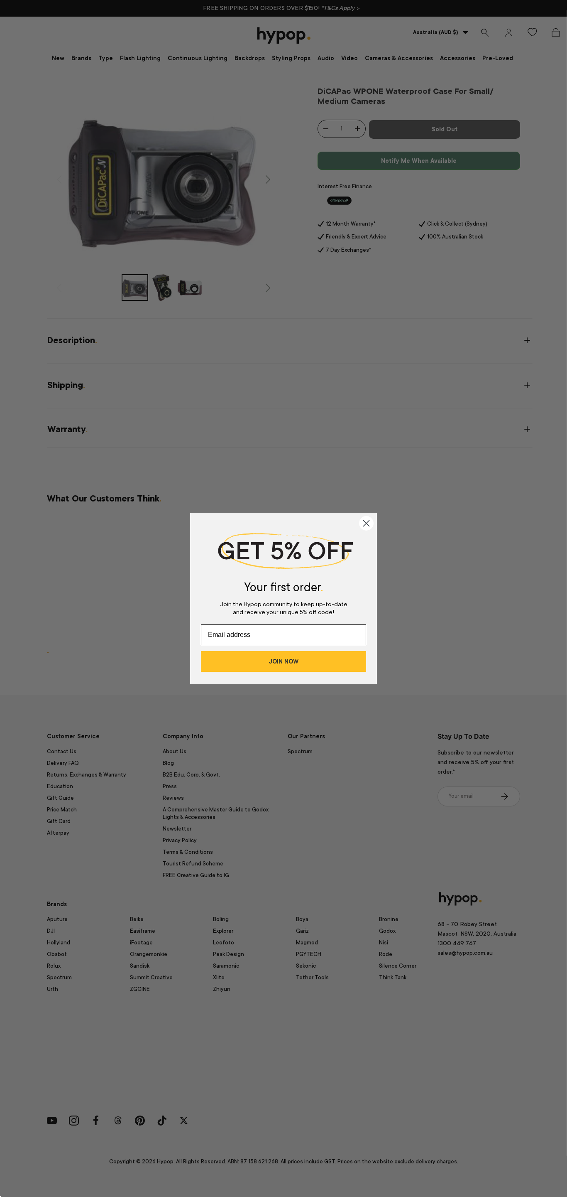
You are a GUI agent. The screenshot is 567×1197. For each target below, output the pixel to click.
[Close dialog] (366, 523)
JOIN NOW (283, 661)
